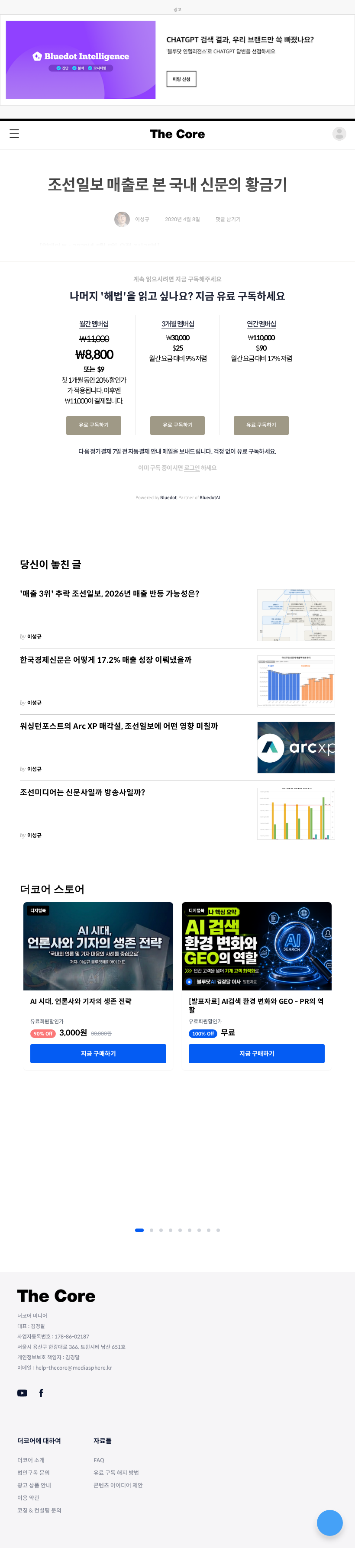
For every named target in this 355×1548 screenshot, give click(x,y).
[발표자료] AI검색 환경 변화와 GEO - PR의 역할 (256, 1006)
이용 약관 (28, 1498)
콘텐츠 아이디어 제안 (118, 1485)
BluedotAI (210, 497)
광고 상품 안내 (34, 1485)
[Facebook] (41, 1393)
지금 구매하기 (98, 1054)
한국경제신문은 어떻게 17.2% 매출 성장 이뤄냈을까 (106, 660)
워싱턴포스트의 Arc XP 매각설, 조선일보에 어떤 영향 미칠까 (119, 726)
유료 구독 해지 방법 (116, 1473)
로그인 (192, 468)
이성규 (34, 636)
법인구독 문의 (33, 1473)
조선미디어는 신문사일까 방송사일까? (82, 792)
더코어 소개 (31, 1460)
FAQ (99, 1460)
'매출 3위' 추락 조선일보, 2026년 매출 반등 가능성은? (109, 594)
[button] (139, 1230)
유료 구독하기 (94, 425)
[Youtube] (22, 1393)
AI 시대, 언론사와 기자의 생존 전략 (81, 1001)
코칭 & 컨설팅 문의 (39, 1510)
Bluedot (168, 497)
